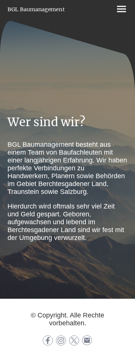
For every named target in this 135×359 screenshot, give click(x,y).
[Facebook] (48, 340)
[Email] (87, 340)
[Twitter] (74, 340)
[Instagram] (61, 340)
